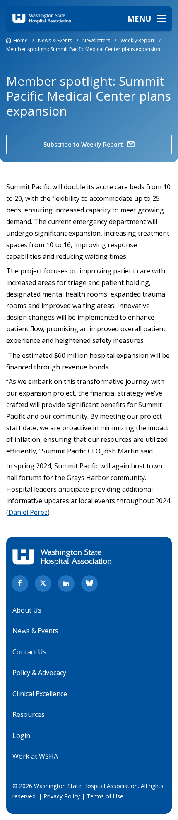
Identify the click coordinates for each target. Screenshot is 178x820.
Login (21, 735)
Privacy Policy (61, 796)
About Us (26, 610)
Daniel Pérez (28, 512)
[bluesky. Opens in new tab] (89, 583)
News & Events (35, 630)
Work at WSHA (35, 756)
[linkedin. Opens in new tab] (66, 583)
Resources (28, 714)
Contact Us (29, 651)
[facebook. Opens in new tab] (20, 583)
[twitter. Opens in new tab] (43, 583)
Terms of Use (105, 796)
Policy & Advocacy (39, 672)
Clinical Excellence (39, 693)
